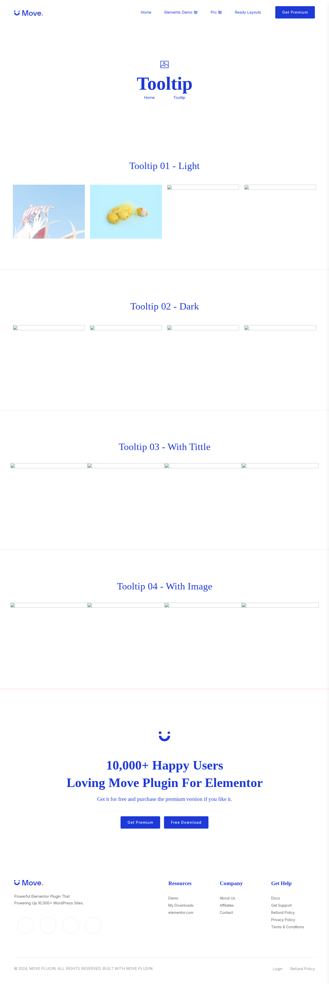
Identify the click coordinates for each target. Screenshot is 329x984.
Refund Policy (283, 912)
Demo (173, 898)
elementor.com (180, 912)
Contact (226, 912)
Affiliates (227, 905)
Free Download (186, 822)
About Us (227, 898)
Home (149, 97)
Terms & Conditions (287, 927)
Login (277, 968)
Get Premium (295, 12)
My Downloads (181, 905)
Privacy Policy (283, 919)
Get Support (281, 905)
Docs (275, 898)
